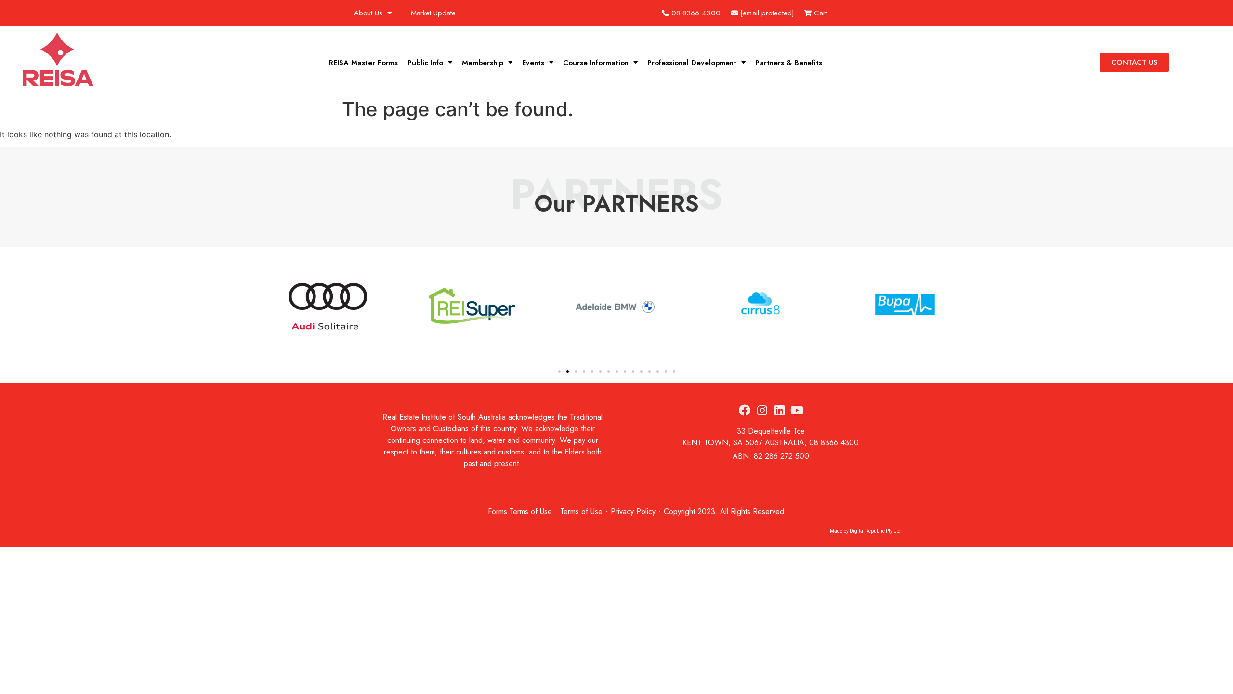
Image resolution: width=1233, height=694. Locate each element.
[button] (278, 307)
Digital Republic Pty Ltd (875, 531)
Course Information (596, 62)
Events (533, 62)
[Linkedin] (779, 410)
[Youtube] (796, 410)
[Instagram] (762, 410)
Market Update (433, 13)
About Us (368, 13)
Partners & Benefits (788, 62)
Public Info (425, 62)
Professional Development (691, 62)
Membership (482, 62)
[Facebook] (744, 410)
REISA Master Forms (363, 62)
